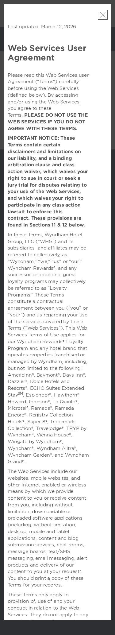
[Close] (103, 15)
